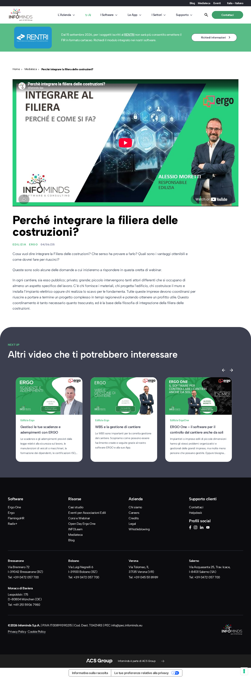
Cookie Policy (37, 631)
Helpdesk (195, 513)
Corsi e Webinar (79, 518)
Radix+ (12, 524)
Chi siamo (135, 507)
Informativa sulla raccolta (90, 673)
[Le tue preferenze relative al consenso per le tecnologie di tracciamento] (244, 671)
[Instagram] (195, 527)
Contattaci (196, 507)
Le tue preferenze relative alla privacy (141, 673)
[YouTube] (208, 527)
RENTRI (129, 34)
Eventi (217, 3)
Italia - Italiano (235, 3)
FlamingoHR (16, 518)
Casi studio (75, 507)
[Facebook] (190, 527)
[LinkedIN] (202, 527)
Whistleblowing (139, 529)
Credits (134, 518)
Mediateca (204, 3)
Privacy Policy (17, 631)
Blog (192, 3)
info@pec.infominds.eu (126, 625)
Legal (132, 524)
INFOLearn (75, 529)
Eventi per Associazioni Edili (87, 513)
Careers (134, 513)
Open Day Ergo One (81, 524)
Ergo (11, 513)
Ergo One (14, 507)
